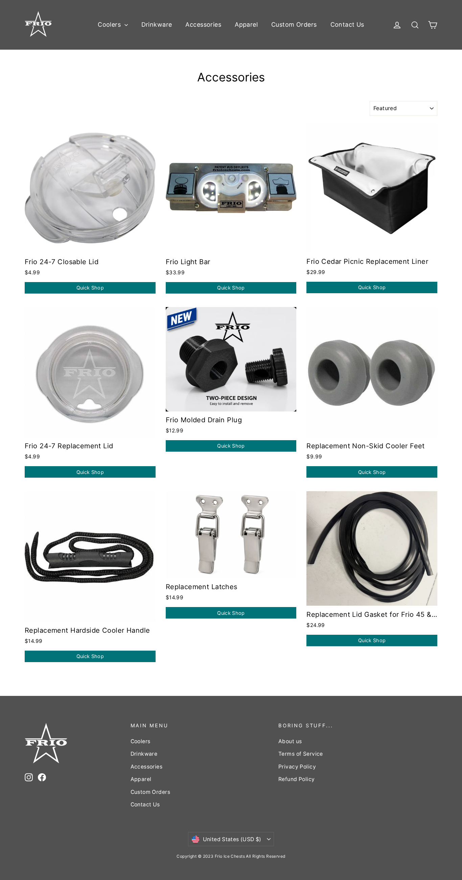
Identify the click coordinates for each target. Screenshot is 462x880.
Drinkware (156, 24)
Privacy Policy (297, 766)
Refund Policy (296, 779)
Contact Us (347, 24)
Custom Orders (294, 24)
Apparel (246, 24)
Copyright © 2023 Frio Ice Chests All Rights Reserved (231, 856)
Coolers (110, 24)
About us (290, 741)
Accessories (203, 24)
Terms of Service (300, 754)
